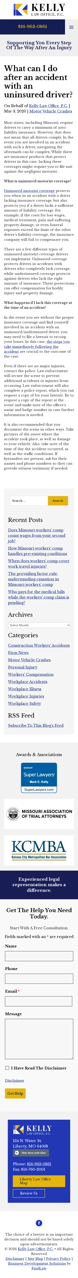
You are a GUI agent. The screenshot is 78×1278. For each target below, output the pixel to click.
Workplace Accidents (27, 682)
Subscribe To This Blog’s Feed (36, 725)
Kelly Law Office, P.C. (48, 106)
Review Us (29, 1193)
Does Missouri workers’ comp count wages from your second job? (36, 535)
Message (13, 1014)
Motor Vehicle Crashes (50, 111)
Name (11, 946)
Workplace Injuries (26, 696)
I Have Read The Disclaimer (39, 1068)
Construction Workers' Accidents (39, 645)
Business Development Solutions (37, 1263)
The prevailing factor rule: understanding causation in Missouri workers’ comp (33, 579)
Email (12, 991)
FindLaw (39, 1268)
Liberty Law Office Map (35, 1181)
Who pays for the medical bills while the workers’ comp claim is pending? (38, 597)
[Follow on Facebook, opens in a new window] (39, 1223)
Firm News (18, 653)
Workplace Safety (24, 703)
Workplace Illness (24, 689)
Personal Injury (22, 667)
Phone (11, 969)
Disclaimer (14, 1081)
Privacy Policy (58, 1259)
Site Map (35, 1259)
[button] (71, 27)
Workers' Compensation (31, 674)
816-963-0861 (32, 26)
